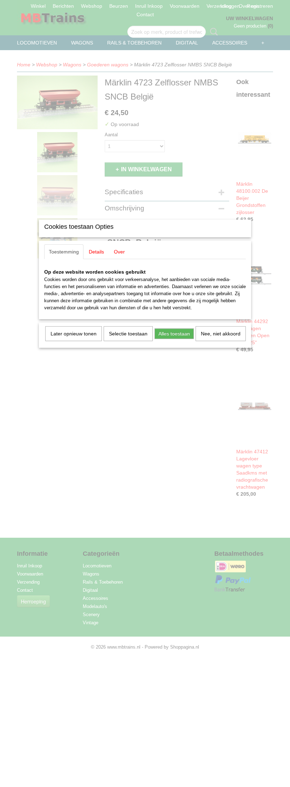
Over (119, 252)
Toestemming (64, 252)
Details (96, 252)
